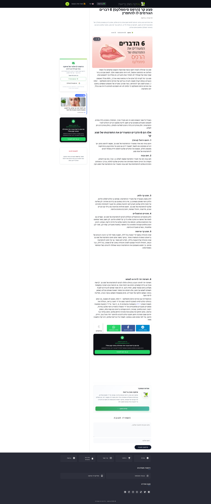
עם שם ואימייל (72, 79)
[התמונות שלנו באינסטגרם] (133, 492)
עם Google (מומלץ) (72, 83)
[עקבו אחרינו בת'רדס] (137, 492)
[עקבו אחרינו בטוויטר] (145, 492)
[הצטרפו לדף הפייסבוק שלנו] (129, 492)
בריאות (78, 156)
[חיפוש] (67, 4)
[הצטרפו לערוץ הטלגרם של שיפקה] (149, 492)
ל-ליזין (138, 304)
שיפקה (129, 32)
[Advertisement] (122, 104)
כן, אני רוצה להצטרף (122, 352)
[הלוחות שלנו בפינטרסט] (125, 492)
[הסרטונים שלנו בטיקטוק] (141, 492)
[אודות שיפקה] (145, 394)
